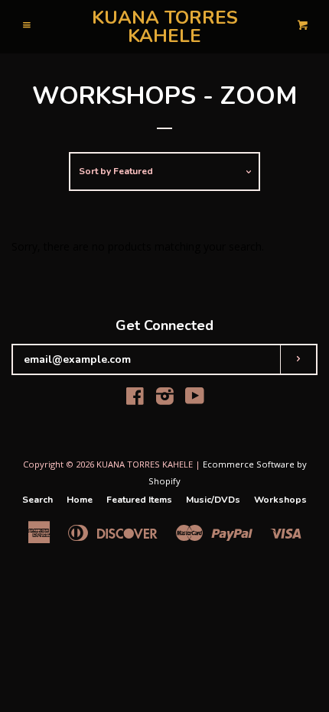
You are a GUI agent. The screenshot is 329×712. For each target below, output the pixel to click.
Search (37, 500)
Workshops (280, 500)
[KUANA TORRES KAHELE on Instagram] (164, 399)
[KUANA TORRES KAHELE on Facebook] (135, 399)
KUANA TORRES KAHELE (165, 26)
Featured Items (139, 500)
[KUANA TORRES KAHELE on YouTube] (194, 399)
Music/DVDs (213, 500)
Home (80, 500)
